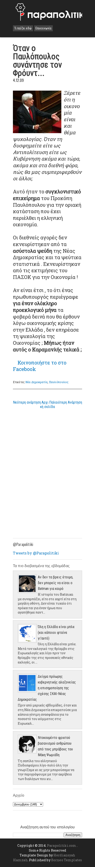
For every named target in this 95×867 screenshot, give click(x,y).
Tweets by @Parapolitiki (36, 553)
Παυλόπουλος (58, 382)
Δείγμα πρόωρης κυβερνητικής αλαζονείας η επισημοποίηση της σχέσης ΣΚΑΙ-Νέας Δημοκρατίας (47, 688)
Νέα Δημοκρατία (36, 382)
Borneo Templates (66, 860)
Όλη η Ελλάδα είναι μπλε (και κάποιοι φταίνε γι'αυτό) (56, 632)
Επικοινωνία (43, 28)
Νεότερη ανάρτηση (27, 402)
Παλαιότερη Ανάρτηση (65, 402)
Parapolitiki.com (61, 845)
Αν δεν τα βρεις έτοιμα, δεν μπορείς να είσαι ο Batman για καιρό (55, 583)
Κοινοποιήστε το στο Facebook (39, 366)
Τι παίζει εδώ (23, 28)
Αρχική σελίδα (47, 404)
